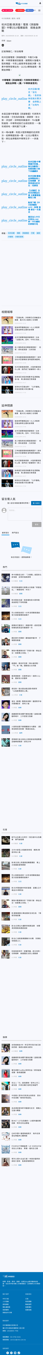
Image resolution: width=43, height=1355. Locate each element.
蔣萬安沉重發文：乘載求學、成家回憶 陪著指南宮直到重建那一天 (6, 628)
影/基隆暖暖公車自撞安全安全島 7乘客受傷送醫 (6, 916)
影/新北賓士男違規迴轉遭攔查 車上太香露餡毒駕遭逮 (6, 865)
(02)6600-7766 (12, 1331)
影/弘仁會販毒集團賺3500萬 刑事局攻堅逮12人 (6, 941)
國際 (20, 733)
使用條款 (6, 1304)
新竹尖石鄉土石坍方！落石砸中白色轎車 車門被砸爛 (6, 840)
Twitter (4, 1353)
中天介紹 (6, 1299)
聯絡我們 (28, 1304)
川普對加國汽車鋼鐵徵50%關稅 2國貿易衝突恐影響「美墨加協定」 (6, 730)
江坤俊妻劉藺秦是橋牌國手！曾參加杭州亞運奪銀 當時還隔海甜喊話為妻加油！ (7, 360)
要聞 (20, 594)
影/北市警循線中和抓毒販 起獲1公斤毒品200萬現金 (6, 891)
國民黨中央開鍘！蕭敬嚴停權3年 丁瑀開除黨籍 (6, 641)
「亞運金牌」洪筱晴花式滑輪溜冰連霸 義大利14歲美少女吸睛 (7, 320)
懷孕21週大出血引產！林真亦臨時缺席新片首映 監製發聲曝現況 (6, 1162)
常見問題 (28, 1301)
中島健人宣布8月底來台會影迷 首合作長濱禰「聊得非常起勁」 (6, 1098)
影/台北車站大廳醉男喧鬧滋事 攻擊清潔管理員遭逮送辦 (6, 929)
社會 (20, 745)
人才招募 (6, 1301)
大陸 (20, 695)
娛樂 (20, 707)
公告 (26, 1299)
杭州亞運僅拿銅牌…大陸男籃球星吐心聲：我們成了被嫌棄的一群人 (7, 370)
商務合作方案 (7, 1312)
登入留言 (36, 503)
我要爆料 (28, 1307)
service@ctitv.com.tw (18, 1340)
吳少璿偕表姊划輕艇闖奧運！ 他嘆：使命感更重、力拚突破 (7, 350)
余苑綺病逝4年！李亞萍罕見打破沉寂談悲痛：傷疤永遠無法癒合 (6, 1048)
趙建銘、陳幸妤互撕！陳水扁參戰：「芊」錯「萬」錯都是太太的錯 (6, 666)
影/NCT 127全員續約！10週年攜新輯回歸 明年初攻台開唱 (6, 1124)
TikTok (19, 1353)
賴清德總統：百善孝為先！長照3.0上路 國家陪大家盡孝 (6, 679)
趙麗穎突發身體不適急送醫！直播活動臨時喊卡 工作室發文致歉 (6, 717)
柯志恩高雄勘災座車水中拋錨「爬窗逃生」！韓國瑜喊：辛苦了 (6, 590)
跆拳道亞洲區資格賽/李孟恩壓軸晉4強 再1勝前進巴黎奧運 (7, 380)
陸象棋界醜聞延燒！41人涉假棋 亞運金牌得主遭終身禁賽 (7, 330)
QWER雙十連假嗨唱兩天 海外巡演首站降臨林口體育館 (6, 1136)
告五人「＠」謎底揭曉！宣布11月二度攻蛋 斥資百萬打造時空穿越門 (6, 1086)
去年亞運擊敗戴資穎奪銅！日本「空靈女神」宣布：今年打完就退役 (7, 340)
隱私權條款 (6, 1307)
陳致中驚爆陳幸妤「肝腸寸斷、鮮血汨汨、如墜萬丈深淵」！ (6, 654)
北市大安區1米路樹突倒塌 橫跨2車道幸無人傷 (6, 853)
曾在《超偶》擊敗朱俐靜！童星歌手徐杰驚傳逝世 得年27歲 (6, 704)
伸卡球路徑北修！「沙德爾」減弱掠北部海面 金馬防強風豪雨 (6, 578)
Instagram (11, 1353)
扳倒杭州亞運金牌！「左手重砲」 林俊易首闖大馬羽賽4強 (7, 390)
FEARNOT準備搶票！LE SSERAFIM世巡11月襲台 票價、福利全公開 (6, 1149)
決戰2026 (29, 10)
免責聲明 (6, 1310)
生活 (20, 581)
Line (15, 1353)
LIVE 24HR (8, 10)
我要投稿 (28, 1310)
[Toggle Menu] (39, 10)
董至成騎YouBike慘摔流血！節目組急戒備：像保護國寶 (6, 1073)
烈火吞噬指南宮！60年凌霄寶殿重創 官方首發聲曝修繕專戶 (6, 616)
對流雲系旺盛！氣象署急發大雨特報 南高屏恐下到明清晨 (6, 603)
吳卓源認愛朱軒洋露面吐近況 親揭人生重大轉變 (6, 1111)
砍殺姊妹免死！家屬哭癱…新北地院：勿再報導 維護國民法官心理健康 (6, 954)
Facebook (7, 1353)
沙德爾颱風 (20, 10)
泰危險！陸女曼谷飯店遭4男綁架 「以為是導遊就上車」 (6, 692)
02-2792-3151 (15, 1337)
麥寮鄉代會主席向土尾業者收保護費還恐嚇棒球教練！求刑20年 (6, 742)
